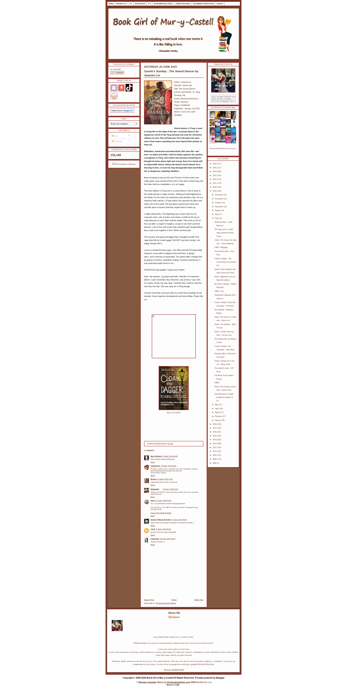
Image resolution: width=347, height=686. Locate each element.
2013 (215, 444)
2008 (215, 463)
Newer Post (149, 600)
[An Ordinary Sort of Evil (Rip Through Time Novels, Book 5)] (223, 142)
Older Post (198, 600)
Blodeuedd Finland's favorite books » (223, 150)
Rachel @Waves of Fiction (161, 520)
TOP (177, 685)
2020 (215, 187)
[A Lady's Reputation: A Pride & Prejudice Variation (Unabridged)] (218, 142)
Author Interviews (183, 4)
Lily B (153, 529)
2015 (215, 436)
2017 (215, 428)
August (218, 210)
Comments (118, 141)
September (219, 207)
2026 (215, 164)
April (217, 409)
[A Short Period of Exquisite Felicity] (213, 117)
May (217, 405)
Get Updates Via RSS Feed (203, 4)
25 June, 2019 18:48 (167, 539)
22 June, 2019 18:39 (169, 456)
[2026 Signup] (123, 164)
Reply (153, 462)
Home (111, 4)
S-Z (149, 4)
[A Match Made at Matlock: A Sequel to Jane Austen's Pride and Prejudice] (229, 117)
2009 (215, 459)
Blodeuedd (155, 489)
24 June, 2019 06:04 (163, 529)
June (217, 218)
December (219, 195)
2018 (215, 424)
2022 (215, 179)
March (217, 412)
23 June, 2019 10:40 (165, 479)
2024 (215, 171)
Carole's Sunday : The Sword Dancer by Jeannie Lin (225, 262)
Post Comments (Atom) (166, 603)
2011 (215, 451)
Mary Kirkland (156, 456)
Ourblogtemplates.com (178, 682)
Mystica (154, 479)
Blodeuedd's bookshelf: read (223, 108)
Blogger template (147, 682)
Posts (116, 136)
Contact (219, 4)
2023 (215, 175)
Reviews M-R (140, 4)
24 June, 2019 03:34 (163, 501)
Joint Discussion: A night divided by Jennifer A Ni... (223, 397)
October (218, 203)
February (218, 416)
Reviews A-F (121, 4)
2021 (215, 183)
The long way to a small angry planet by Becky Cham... (224, 232)
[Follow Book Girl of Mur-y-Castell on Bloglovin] (122, 112)
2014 (215, 440)
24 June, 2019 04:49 (179, 520)
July (217, 214)
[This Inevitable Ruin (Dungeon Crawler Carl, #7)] (213, 126)
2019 (215, 191)
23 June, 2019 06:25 (168, 466)
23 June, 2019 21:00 (170, 489)
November (219, 199)
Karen (153, 501)
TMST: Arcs (219, 291)
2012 (215, 447)
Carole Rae (155, 539)
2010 (215, 455)
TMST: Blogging (221, 247)
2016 (215, 432)
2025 (215, 168)
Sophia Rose (155, 466)
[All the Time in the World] (223, 126)
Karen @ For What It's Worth (161, 513)
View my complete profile (174, 670)
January (218, 420)
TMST (217, 383)
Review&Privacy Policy (163, 4)
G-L (130, 4)
